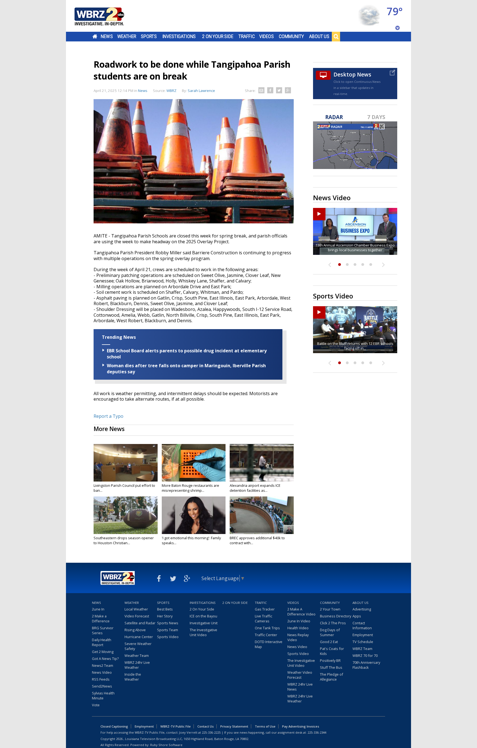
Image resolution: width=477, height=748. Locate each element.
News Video (102, 672)
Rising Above (135, 629)
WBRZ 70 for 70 (365, 655)
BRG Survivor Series (102, 630)
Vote (96, 704)
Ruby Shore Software (166, 745)
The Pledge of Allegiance (331, 677)
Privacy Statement (234, 726)
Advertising (362, 609)
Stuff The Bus (331, 667)
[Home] (106, 16)
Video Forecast (136, 616)
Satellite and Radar (139, 622)
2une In (98, 609)
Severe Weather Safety (138, 646)
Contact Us (205, 726)
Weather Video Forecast (299, 675)
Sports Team (167, 629)
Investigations (179, 36)
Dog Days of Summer (330, 632)
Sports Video (168, 636)
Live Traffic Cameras (263, 618)
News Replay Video (298, 637)
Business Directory (335, 616)
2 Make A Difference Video (301, 612)
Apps (357, 616)
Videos (266, 36)
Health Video (298, 627)
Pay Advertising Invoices (300, 726)
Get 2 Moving (102, 651)
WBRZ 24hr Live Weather (137, 665)
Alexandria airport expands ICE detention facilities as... (255, 488)
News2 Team (102, 665)
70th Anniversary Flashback (366, 665)
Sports (149, 36)
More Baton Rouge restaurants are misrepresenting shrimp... (190, 488)
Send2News (102, 686)
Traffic (247, 36)
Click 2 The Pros (333, 622)
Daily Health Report (101, 642)
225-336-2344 (317, 732)
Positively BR (330, 660)
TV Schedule (363, 641)
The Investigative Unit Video (203, 632)
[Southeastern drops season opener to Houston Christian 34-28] (126, 515)
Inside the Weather (132, 677)
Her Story (165, 616)
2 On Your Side (217, 36)
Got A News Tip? (105, 658)
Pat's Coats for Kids (332, 651)
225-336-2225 (211, 732)
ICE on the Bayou (203, 616)
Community (291, 36)
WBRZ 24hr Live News (300, 687)
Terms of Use (265, 726)
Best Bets (165, 609)
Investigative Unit (204, 622)
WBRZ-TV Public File (175, 726)
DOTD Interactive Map (268, 644)
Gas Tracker (265, 609)
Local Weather (136, 609)
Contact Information (362, 625)
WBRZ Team (362, 648)
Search (335, 36)
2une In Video (298, 621)
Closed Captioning (114, 726)
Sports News (167, 622)
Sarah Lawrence (201, 90)
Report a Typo (108, 416)
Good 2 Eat (329, 641)
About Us (319, 36)
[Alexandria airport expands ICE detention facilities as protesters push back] (262, 463)
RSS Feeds (101, 679)
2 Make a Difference (101, 618)
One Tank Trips (267, 627)
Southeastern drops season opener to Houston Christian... (124, 540)
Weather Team (136, 655)
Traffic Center (266, 634)
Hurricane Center (138, 636)
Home (94, 36)
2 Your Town (330, 609)
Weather (126, 36)
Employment (363, 634)
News (107, 36)
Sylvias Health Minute (103, 696)
